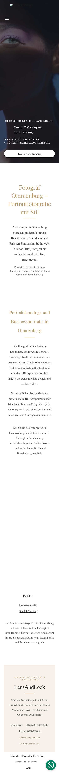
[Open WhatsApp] (51, 765)
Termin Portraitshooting (29, 153)
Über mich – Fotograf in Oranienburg (27, 756)
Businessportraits (27, 604)
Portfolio (27, 595)
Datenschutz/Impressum (26, 761)
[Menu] (7, 18)
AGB (29, 768)
